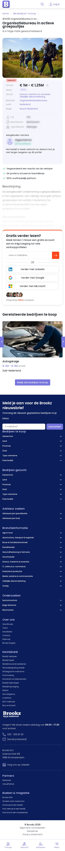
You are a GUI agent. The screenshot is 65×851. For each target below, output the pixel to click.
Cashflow (6, 698)
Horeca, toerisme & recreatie (35, 94)
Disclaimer (32, 831)
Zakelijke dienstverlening (32, 96)
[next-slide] (63, 342)
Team (5, 628)
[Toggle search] (42, 4)
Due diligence (8, 694)
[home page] (6, 4)
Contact (6, 635)
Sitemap (6, 639)
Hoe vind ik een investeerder (15, 812)
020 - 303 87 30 (15, 734)
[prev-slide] (2, 342)
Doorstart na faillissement (14, 679)
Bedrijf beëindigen (10, 682)
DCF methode (8, 701)
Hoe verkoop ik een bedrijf (13, 808)
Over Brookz (7, 624)
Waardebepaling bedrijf (13, 667)
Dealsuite (6, 780)
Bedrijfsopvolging (10, 686)
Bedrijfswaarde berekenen (14, 664)
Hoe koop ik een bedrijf (12, 805)
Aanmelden (54, 426)
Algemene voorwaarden (32, 827)
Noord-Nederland (29, 108)
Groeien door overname (13, 801)
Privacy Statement (32, 834)
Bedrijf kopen (8, 660)
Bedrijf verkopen (9, 656)
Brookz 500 (7, 797)
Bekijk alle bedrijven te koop (32, 382)
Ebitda (5, 690)
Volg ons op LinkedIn (18, 764)
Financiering (8, 675)
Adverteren (7, 631)
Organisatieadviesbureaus (33, 100)
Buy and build (8, 705)
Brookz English (9, 643)
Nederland (25, 104)
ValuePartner (8, 784)
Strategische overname (13, 671)
